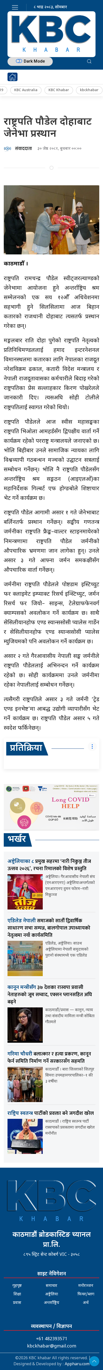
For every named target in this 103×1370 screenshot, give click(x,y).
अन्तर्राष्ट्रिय (51, 1303)
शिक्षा (17, 1294)
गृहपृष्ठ (17, 1286)
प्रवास (17, 1303)
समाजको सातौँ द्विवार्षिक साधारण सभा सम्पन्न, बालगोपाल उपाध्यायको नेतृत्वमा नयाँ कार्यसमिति (49, 928)
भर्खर (17, 840)
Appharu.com (77, 1364)
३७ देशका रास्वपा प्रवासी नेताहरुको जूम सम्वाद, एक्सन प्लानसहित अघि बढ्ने (50, 994)
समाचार (51, 1286)
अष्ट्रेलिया (51, 1294)
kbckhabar (89, 90)
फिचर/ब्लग (86, 1294)
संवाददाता (23, 149)
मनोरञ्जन (85, 1286)
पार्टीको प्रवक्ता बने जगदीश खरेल (51, 1113)
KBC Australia (26, 90)
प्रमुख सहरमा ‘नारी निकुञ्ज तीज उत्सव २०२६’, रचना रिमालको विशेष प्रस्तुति (49, 865)
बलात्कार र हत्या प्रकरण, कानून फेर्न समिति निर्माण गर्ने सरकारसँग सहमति (49, 1057)
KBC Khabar (58, 90)
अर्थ (86, 1303)
